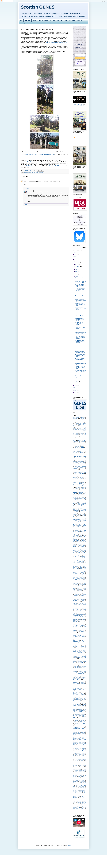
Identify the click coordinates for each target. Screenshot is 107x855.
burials (30, 172)
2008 (75, 392)
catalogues (84, 466)
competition (83, 484)
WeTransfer (79, 802)
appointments (75, 433)
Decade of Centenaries (82, 503)
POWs (84, 688)
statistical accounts (82, 761)
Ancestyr (83, 427)
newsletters (82, 655)
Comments (77, 140)
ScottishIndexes (77, 748)
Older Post (66, 228)
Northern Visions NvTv (77, 105)
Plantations (83, 683)
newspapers (76, 656)
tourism (74, 777)
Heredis (78, 574)
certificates (83, 469)
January (77, 381)
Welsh (74, 801)
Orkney (79, 671)
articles (79, 440)
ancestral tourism (81, 424)
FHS (81, 536)
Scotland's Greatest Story (80, 726)
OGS (85, 665)
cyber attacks (77, 499)
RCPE (81, 698)
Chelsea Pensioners (78, 472)
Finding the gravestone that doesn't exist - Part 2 (80, 282)
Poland (84, 684)
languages (75, 619)
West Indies (79, 801)
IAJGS (78, 588)
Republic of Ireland (77, 704)
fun (81, 550)
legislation (78, 620)
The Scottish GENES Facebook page (57, 165)
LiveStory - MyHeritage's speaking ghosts (80, 359)
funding (85, 550)
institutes (79, 596)
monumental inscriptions (78, 641)
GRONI (85, 568)
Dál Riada (83, 499)
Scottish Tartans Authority (81, 747)
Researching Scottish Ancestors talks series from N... (80, 296)
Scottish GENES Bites (56, 23)
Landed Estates (82, 616)
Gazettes (74, 555)
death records (82, 502)
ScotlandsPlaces (76, 732)
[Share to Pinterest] (43, 171)
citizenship (81, 476)
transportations (82, 781)
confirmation (78, 487)
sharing (74, 753)
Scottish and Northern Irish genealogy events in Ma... (80, 376)
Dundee (74, 516)
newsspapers (84, 656)
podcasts (78, 684)
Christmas (75, 474)
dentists (80, 508)
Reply (25, 186)
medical (76, 634)
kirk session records (78, 615)
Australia (75, 443)
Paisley (76, 672)
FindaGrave (82, 539)
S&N (84, 716)
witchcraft (83, 803)
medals (85, 632)
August (76, 267)
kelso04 (26, 179)
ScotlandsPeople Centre (78, 728)
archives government (81, 437)
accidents (84, 419)
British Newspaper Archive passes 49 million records (80, 333)
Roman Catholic (77, 711)
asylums (83, 441)
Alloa (80, 423)
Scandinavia (75, 721)
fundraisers (77, 551)
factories (84, 526)
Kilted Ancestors (76, 614)
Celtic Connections (80, 467)
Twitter (85, 782)
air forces (76, 423)
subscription (75, 765)
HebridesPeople (76, 573)
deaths (74, 503)
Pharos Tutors (76, 679)
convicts (76, 488)
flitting (81, 541)
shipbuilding (84, 753)
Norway (74, 661)
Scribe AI (78, 749)
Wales (78, 796)
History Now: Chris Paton (78, 104)
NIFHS (78, 657)
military (84, 637)
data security (75, 502)
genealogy (83, 556)
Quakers (83, 694)
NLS (75, 658)
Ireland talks (81, 603)
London (85, 626)
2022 (75, 259)
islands (74, 609)
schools (80, 721)
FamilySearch (83, 534)
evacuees (79, 524)
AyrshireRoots (77, 445)
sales (85, 717)
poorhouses (84, 687)
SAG (79, 717)
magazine (83, 627)
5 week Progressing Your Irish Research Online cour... (80, 367)
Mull (79, 645)
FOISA (85, 541)
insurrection (84, 596)
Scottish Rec (75, 743)
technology (79, 769)
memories (84, 635)
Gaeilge (74, 552)
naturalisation (79, 652)
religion (81, 701)
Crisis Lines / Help (44, 23)
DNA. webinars (75, 514)
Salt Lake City (76, 719)
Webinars (52, 20)
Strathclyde (81, 764)
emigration (84, 519)
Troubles (74, 782)
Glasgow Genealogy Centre (78, 561)
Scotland (83, 723)
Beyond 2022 (75, 448)
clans (85, 478)
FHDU (74, 536)
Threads (80, 775)
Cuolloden (80, 498)
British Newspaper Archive (79, 456)
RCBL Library (75, 698)
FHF (78, 536)
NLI (85, 657)
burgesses (83, 457)
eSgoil (83, 521)
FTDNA (78, 550)
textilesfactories (82, 771)
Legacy (83, 619)
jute (75, 613)
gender (85, 555)
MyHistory (78, 647)
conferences (83, 485)
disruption (74, 513)
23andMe (83, 417)
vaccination (75, 791)
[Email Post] (35, 170)
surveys (76, 766)
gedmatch (80, 555)
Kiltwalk (81, 614)
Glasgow (36, 172)
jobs (84, 610)
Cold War (83, 482)
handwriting (75, 572)
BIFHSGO (83, 448)
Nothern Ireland (80, 661)
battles (82, 446)
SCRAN (74, 749)
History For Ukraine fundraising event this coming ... (80, 304)
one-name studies (77, 667)
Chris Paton (27, 20)
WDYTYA (82, 797)
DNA (83, 513)
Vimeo (84, 105)
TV (81, 782)
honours (74, 585)
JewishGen (80, 610)
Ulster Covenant (79, 785)
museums (75, 646)
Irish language (82, 605)
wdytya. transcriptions (77, 798)
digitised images (83, 510)
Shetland (78, 753)
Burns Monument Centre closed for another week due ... (80, 308)
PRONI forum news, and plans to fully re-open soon (80, 355)
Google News (82, 563)
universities (82, 787)
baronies (77, 446)
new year (74, 653)
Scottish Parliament (81, 742)
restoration (75, 706)
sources (79, 759)
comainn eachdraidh (78, 483)
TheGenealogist (77, 774)
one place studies (83, 666)
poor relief (79, 687)
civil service (77, 478)
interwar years (75, 599)
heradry (83, 573)
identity (85, 588)
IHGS (81, 589)
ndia (84, 652)
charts (85, 471)
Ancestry (75, 425)
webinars (84, 798)
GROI (81, 568)
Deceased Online (80, 504)
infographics (77, 594)
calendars (76, 462)
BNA (83, 451)
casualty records (77, 466)
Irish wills (79, 20)
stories (74, 764)
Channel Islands (76, 471)
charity (81, 471)
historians (81, 579)
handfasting (83, 571)
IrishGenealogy (76, 608)
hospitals (80, 585)
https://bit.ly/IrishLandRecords (27, 161)
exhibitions (84, 525)
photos (82, 682)
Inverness (75, 600)
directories (76, 511)
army (74, 440)
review (79, 706)
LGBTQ (83, 620)
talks (82, 766)
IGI (74, 589)
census (82, 468)
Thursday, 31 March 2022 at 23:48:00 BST (36, 179)
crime (80, 494)
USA (83, 788)
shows (80, 754)
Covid (85, 493)
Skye (74, 755)
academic (80, 419)
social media (77, 756)
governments (82, 566)
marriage (75, 632)
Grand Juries (75, 567)
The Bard (81, 772)
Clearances (76, 479)
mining (74, 640)
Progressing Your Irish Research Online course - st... (80, 285)
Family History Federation (81, 529)
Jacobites (84, 609)
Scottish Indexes (82, 739)
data (78, 500)
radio (84, 695)
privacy (80, 689)
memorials (79, 635)
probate (84, 689)
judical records (83, 611)
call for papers (82, 462)
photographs (75, 682)
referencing (83, 699)
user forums (82, 790)
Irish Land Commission (82, 604)
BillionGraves (26, 172)
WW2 (82, 808)
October (77, 264)
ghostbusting (79, 558)
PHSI (74, 683)
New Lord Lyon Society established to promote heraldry (80, 341)
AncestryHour (77, 427)
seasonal (75, 750)
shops (76, 754)
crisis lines (84, 494)
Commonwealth (75, 484)
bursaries (74, 461)
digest (78, 509)
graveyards (81, 567)
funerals (83, 551)
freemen (84, 547)
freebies (74, 546)
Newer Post (23, 228)
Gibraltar (74, 560)
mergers (83, 636)
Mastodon (80, 632)
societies (83, 756)
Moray (74, 642)
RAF (74, 697)
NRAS (78, 662)
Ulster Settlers (81, 786)
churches (75, 476)
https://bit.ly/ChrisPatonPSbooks (28, 165)
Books (34, 20)
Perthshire (78, 678)
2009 (75, 390)
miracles (78, 640)
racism (74, 695)
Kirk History (72, 20)
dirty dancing (83, 511)
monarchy (83, 640)
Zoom (74, 812)
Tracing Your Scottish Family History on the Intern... (80, 278)
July (76, 269)
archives (83, 436)
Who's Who (84, 802)
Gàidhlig (84, 552)
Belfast (82, 447)
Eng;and (80, 520)
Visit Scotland (84, 793)
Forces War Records (81, 544)
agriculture (82, 422)
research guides (81, 705)
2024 (75, 256)
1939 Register (76, 417)
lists (78, 624)
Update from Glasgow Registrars (79, 373)
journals (74, 611)
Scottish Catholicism (81, 733)
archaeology (77, 434)
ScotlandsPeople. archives (78, 729)
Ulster (85, 783)
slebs (81, 755)
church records (81, 474)
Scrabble (83, 748)
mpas (76, 645)
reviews (83, 706)
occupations (75, 665)
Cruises (83, 497)
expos (76, 526)
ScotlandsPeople (77, 727)
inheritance (82, 595)
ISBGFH (82, 608)
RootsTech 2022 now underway (79, 361)
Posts (76, 137)
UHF (76, 783)
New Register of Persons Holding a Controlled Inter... (80, 293)
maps (83, 630)
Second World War (82, 750)
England (77, 521)
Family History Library (78, 530)
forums (79, 545)
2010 (75, 388)
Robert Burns (80, 709)
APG (84, 430)
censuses (75, 469)
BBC (85, 446)
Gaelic (79, 552)
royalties (74, 716)
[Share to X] (40, 171)
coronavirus (76, 489)
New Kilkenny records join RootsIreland (80, 364)
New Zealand (80, 653)
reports (83, 703)
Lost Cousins (77, 627)
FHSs (85, 536)
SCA (85, 719)
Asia (79, 441)
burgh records (75, 458)
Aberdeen (75, 418)
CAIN (85, 461)
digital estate (84, 509)
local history (75, 626)
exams (74, 525)
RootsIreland (76, 712)
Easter (79, 516)
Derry (84, 508)
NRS (82, 662)
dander (74, 500)
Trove (79, 782)
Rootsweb (83, 714)
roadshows (75, 709)
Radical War (79, 695)
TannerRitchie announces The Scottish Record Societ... (80, 289)
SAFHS (74, 717)
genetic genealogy (76, 557)
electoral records (76, 519)
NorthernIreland (82, 660)
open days (80, 668)
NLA (82, 657)
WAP (83, 796)
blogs (80, 451)
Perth (74, 678)
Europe (74, 524)
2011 (75, 387)
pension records (77, 677)
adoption (75, 420)
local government (82, 625)
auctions (77, 442)
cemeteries (75, 468)
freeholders (75, 547)
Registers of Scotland (77, 700)
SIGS (84, 754)
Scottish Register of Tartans (81, 744)
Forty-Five (74, 545)
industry (85, 593)
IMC (84, 589)
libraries (75, 621)
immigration (80, 590)
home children (82, 584)
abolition (82, 418)
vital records (77, 795)
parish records (81, 673)
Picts (78, 683)
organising (75, 671)
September (77, 266)
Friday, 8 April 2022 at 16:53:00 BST (42, 191)
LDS (80, 619)
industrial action (79, 593)
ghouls (84, 558)
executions (79, 525)
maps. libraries (76, 631)
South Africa (84, 759)
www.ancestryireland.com (77, 809)
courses (75, 492)
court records (81, 492)
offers (81, 665)
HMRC (81, 583)
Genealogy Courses (43, 20)
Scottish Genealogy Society (78, 737)
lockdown (80, 626)
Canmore (82, 463)
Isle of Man (79, 609)
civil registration (83, 477)
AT (73, 442)
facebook (80, 526)
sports (82, 760)
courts (74, 493)
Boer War (75, 452)
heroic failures (75, 577)
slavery (77, 755)
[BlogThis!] (39, 171)
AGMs (74, 422)
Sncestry (84, 755)
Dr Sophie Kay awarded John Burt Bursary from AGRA (80, 323)
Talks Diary (59, 20)
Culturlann (75, 498)
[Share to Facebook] (41, 171)
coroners (83, 489)
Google (77, 563)
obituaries (83, 663)
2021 (75, 383)
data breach (83, 500)
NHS (75, 657)
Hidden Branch (82, 577)
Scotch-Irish (76, 723)
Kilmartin (83, 613)
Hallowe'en (76, 571)
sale (82, 717)
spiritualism (76, 760)
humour (74, 588)
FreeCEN (82, 546)
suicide (80, 765)
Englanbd (84, 520)
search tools (84, 749)
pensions (83, 677)
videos (80, 792)
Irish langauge (76, 605)
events (84, 524)
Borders (74, 453)
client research (82, 479)
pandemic (74, 673)
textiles (76, 771)
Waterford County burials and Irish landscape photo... (80, 319)
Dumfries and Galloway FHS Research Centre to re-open (80, 312)
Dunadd (83, 515)
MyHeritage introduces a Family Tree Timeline (80, 352)
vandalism (75, 792)
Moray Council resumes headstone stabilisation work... (80, 300)
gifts (78, 560)
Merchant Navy (77, 636)
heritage (82, 574)
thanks (74, 772)
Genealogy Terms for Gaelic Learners (29, 23)
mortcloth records (79, 642)
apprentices (81, 433)
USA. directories (76, 790)
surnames (84, 765)
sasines (82, 719)
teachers (74, 769)
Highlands (75, 579)
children (85, 472)
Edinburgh (75, 518)
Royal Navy (81, 715)
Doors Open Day (82, 514)
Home (21, 20)
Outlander (84, 671)
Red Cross (78, 699)
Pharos (82, 678)
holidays (76, 584)
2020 (75, 385)
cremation (76, 494)
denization (76, 508)
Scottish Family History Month (79, 734)
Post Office (79, 688)
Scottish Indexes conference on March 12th (80, 345)
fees (84, 535)
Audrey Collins (82, 442)
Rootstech (77, 714)
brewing (79, 453)
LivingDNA (75, 625)
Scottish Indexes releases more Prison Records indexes (80, 337)
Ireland (75, 602)
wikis (75, 803)
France (84, 545)
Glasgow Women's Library (78, 562)
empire (76, 520)
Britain (83, 453)
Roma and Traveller (81, 710)
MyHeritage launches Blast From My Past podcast (80, 371)
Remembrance (75, 703)
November (77, 262)
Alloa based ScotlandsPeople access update (80, 315)
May (76, 273)
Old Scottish (76, 666)
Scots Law (83, 732)
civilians (81, 478)
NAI (83, 647)
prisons (74, 689)
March (76, 276)
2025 (75, 254)
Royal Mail (75, 715)
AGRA (78, 422)
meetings (74, 635)
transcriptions (75, 781)
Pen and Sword (83, 676)
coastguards (75, 482)
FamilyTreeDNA (78, 535)
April (76, 274)
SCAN (76, 720)
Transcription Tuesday (79, 780)
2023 (75, 257)
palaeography (82, 672)
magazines (75, 629)
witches (74, 804)
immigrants (75, 590)
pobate (74, 684)
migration (79, 637)
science (85, 721)
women (78, 804)
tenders (76, 770)
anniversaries (76, 429)
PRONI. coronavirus (76, 694)
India (74, 593)
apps (85, 433)
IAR (81, 588)
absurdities (75, 419)
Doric (74, 515)
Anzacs (80, 430)
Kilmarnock (79, 613)
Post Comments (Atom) (30, 230)
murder (83, 645)
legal (74, 620)
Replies (27, 188)
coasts (80, 482)
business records (80, 461)
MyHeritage (41, 172)
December (77, 261)
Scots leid (75, 733)
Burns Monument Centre (80, 460)
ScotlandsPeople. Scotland (78, 731)
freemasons (80, 547)
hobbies (85, 583)
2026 (75, 252)
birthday (81, 450)
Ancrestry (74, 428)
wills (78, 803)
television (84, 769)
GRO (78, 568)
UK (80, 783)
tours (78, 777)
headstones (82, 572)
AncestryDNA (83, 425)
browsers (77, 457)
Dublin (78, 515)
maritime (82, 631)
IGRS (78, 589)
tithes (79, 776)
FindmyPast (76, 540)
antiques (75, 430)
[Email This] (37, 171)
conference (75, 485)
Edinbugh (83, 516)
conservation (84, 487)
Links (65, 20)
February (77, 379)
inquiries (74, 596)
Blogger (69, 845)
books (81, 452)
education (83, 518)
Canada (74, 463)
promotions (75, 693)
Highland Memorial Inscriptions (79, 578)
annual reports (83, 429)
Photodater (82, 681)
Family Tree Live (78, 532)
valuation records (82, 791)
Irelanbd (82, 600)
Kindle (85, 614)
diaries (74, 509)
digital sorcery (76, 510)
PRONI (81, 693)
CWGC (85, 498)
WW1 (79, 807)
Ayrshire (84, 443)
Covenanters (80, 493)
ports (75, 688)
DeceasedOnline (76, 505)
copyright (82, 488)
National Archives (76, 650)
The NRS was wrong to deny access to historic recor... (80, 327)
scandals (82, 720)
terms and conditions (82, 770)
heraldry (74, 574)
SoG (75, 759)
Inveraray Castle (82, 599)
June (76, 271)
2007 (75, 394)
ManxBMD (79, 630)
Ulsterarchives (75, 787)
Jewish (75, 610)
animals (85, 428)
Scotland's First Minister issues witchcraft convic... (80, 349)
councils (33, 172)
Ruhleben (79, 716)
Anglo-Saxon (80, 428)
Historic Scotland (76, 583)
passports (77, 676)
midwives (74, 637)
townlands (83, 777)
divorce (79, 513)
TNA (83, 776)
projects (83, 692)
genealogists (77, 556)
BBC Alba (76, 447)
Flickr (78, 541)
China (75, 473)
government (75, 566)
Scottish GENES (38, 7)
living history (83, 624)
